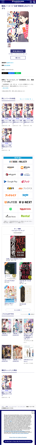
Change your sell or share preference (20, 433)
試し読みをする (19, 51)
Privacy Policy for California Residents (18, 437)
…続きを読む (5, 88)
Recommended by (24, 314)
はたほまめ (7, 65)
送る (18, 73)
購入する (18, 57)
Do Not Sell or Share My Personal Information (14, 431)
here (11, 421)
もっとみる (17, 310)
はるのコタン (10, 62)
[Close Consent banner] (33, 412)
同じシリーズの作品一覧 (25, 99)
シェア (12, 73)
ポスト (5, 73)
